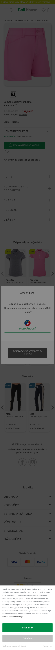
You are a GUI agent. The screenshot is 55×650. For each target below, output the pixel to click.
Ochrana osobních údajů (12, 617)
